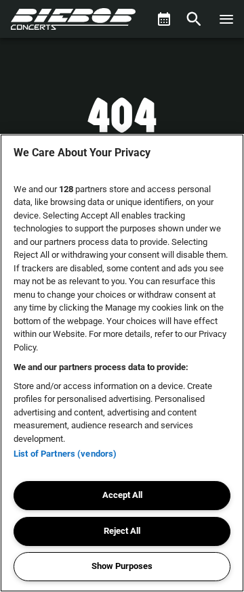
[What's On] (164, 19)
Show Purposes (122, 566)
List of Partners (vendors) (65, 454)
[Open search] (194, 19)
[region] (122, 363)
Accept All (122, 495)
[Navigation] (226, 19)
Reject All (122, 531)
